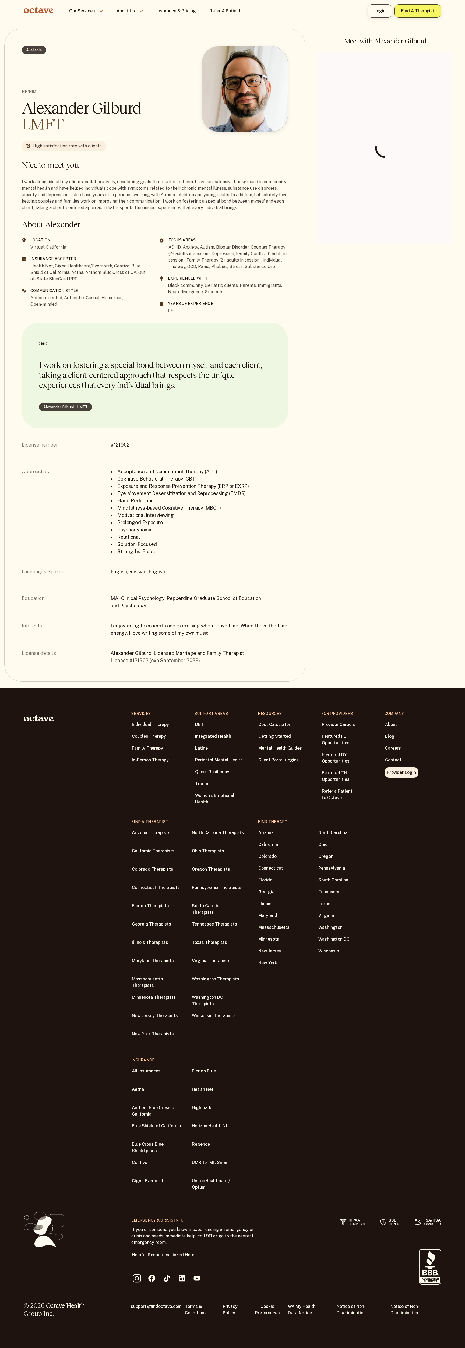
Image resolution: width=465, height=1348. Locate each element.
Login (380, 10)
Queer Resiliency (212, 771)
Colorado (267, 856)
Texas (324, 903)
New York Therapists (153, 1033)
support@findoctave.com (156, 1306)
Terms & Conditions (196, 1309)
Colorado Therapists (152, 869)
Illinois (265, 903)
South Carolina (333, 880)
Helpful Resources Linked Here (163, 1254)
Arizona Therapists (151, 832)
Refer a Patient (225, 10)
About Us (126, 10)
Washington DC (334, 939)
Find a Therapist (418, 10)
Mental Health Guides (280, 748)
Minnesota (268, 939)
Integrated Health (213, 736)
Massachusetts (274, 927)
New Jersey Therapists (155, 1015)
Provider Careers (338, 724)
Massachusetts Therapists (147, 982)
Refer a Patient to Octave (337, 794)
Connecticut (270, 868)
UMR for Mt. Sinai (209, 1162)
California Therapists (153, 850)
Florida (265, 880)
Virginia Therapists (211, 960)
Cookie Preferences (267, 1309)
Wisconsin (328, 951)
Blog (389, 736)
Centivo (139, 1162)
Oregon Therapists (211, 869)
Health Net (202, 1089)
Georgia (266, 891)
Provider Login (401, 772)
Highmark (202, 1107)
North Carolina (332, 832)
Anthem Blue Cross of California (154, 1111)
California (268, 844)
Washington (330, 927)
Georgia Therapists (151, 924)
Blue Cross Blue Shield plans (148, 1147)
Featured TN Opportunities (336, 776)
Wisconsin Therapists (214, 1015)
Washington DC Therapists (207, 1000)
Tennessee (329, 891)
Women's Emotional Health (214, 798)
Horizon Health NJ (209, 1125)
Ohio (322, 844)
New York (267, 962)
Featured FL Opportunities (336, 739)
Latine (201, 748)
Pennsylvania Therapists (217, 887)
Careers (393, 748)
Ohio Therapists (208, 850)
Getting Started (274, 736)
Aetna (138, 1089)
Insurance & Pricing (176, 10)
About (391, 724)
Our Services (82, 10)
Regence (201, 1144)
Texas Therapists (209, 942)
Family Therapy (147, 748)
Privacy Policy (230, 1309)
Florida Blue (204, 1071)
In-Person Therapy (150, 760)
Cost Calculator (274, 724)
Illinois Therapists (150, 942)
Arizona (266, 832)
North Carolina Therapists (218, 832)
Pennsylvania (331, 868)
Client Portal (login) (278, 760)
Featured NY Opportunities (336, 758)
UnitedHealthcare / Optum (211, 1184)
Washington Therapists (215, 979)
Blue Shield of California (156, 1125)
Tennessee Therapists (214, 924)
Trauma (203, 783)
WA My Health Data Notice (302, 1309)
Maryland (267, 915)
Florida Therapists (150, 905)
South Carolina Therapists (207, 909)
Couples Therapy (149, 736)
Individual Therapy (150, 724)
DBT (199, 724)
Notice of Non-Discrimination (351, 1309)
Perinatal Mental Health (219, 760)
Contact (393, 760)
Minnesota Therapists (154, 997)
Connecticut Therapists (156, 887)
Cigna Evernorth (148, 1180)
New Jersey (269, 951)
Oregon (325, 856)
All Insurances (146, 1071)
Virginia (326, 915)
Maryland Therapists (153, 960)
